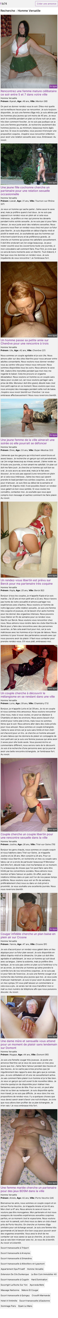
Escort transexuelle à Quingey (15, 1295)
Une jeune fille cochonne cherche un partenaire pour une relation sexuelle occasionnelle (25, 191)
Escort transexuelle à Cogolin (15, 1279)
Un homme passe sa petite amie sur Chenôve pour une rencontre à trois (25, 341)
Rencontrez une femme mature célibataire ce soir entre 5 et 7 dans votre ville (29, 92)
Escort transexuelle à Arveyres (15, 1253)
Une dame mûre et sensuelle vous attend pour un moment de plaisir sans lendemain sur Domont (29, 1044)
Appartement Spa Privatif (13, 1269)
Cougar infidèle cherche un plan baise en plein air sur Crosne (28, 935)
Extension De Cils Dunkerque (15, 1274)
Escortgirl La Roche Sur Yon (14, 1285)
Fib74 (3, 3)
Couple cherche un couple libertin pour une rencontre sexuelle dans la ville (27, 836)
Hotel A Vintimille (9, 1300)
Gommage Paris (8, 1306)
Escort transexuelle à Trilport (15, 1248)
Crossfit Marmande (41, 1295)
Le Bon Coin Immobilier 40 (44, 1274)
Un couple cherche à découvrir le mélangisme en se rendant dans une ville (28, 694)
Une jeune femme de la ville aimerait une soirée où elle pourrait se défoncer (27, 441)
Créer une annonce (46, 3)
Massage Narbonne (10, 1290)
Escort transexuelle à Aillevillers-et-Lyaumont (23, 1263)
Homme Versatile (35, 1269)
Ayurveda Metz (37, 1285)
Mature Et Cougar (30, 1290)
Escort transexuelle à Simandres (16, 1258)
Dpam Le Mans (25, 1306)
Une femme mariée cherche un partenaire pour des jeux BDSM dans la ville (28, 1189)
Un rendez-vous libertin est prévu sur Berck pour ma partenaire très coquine (27, 582)
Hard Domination (39, 1279)
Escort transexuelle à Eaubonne (35, 1300)
